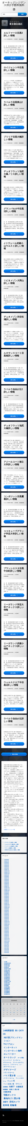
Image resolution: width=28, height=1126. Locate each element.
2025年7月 (6, 878)
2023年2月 (6, 918)
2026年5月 (6, 863)
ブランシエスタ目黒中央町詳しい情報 (14, 569)
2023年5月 (6, 914)
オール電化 (21, 1057)
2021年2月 (6, 952)
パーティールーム (8, 1078)
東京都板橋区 (7, 980)
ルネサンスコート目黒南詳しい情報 (14, 354)
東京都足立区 (7, 994)
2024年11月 (6, 889)
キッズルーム (16, 1060)
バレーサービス (19, 1075)
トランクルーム (8, 1072)
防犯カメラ (15, 1102)
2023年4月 (6, 915)
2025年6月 (6, 879)
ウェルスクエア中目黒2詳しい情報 (14, 683)
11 (7, 1010)
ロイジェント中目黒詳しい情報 (14, 68)
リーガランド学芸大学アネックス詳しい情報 (14, 607)
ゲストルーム (7, 1062)
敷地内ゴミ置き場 (12, 1098)
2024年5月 (6, 897)
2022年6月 (6, 930)
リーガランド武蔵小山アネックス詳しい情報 (14, 646)
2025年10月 (6, 873)
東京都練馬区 (7, 988)
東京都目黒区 (21, 39)
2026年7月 (6, 861)
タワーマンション (10, 1067)
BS (16, 1030)
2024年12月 (6, 887)
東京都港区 (6, 985)
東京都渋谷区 (7, 984)
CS (4, 1034)
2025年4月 (6, 882)
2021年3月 (6, 951)
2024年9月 (6, 892)
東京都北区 (6, 967)
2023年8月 (6, 910)
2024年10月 (6, 890)
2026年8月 (6, 859)
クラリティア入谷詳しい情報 (11, 842)
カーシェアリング (7, 1060)
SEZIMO (16, 39)
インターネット (10, 1047)
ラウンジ (19, 1084)
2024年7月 (6, 894)
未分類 (5, 961)
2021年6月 (6, 946)
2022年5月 (6, 931)
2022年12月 (6, 921)
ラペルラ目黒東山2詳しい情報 (13, 103)
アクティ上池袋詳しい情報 (10, 848)
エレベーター (10, 1054)
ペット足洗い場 (8, 1084)
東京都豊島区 (7, 992)
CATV (21, 1030)
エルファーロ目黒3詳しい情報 (13, 34)
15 (20, 1010)
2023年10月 (6, 907)
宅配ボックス (10, 1095)
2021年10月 (6, 941)
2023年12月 (6, 904)
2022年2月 (6, 935)
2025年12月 (6, 870)
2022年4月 (6, 932)
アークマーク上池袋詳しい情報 (11, 846)
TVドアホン (8, 1044)
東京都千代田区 (7, 968)
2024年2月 (6, 901)
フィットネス (20, 1078)
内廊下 (12, 1087)
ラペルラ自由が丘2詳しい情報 (13, 390)
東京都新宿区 (7, 977)
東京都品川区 (7, 971)
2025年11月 (6, 872)
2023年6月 (6, 913)
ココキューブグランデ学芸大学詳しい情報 (14, 534)
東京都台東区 (7, 970)
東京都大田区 (7, 974)
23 (24, 1012)
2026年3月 (6, 866)
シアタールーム (14, 1064)
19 (10, 1012)
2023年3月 (6, 917)
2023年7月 (6, 911)
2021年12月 (6, 938)
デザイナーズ (10, 1069)
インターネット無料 (13, 1051)
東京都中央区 (7, 964)
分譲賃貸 (19, 1087)
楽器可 (5, 1102)
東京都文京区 (7, 975)
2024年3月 (6, 900)
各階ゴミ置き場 (14, 1089)
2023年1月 (6, 920)
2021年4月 (6, 949)
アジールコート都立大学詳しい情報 (14, 463)
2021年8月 (6, 944)
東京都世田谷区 (7, 963)
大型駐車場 (7, 1092)
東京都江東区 (7, 982)
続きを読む (17, 58)
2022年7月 (6, 928)
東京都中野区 (7, 966)
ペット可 (11, 1081)
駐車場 (6, 1105)
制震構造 (5, 1089)
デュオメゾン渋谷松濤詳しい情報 (14, 318)
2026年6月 (6, 862)
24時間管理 (8, 1030)
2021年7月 (6, 945)
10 (3, 1010)
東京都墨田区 (7, 973)
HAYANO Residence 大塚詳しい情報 (12, 849)
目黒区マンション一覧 (9, 829)
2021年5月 (6, 948)
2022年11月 (6, 923)
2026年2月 (6, 868)
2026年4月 (6, 865)
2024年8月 (6, 893)
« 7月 (14, 1019)
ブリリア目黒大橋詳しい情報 (14, 138)
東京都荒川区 (7, 989)
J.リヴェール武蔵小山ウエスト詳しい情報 (14, 246)
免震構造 (5, 1087)
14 (17, 1010)
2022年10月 (6, 924)
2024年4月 (6, 899)
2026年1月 (6, 869)
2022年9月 (6, 925)
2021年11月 (6, 939)
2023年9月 (6, 908)
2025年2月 (6, 885)
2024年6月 (6, 896)
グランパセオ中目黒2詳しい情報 (14, 210)
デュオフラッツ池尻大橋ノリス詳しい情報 (14, 174)
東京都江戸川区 (7, 981)
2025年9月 (6, 875)
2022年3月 (6, 934)
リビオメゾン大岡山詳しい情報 (14, 281)
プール (4, 1081)
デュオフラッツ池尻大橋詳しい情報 (14, 426)
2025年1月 (6, 886)
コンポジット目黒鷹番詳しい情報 (14, 497)
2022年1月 (6, 937)
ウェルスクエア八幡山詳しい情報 (12, 844)
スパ (20, 1064)
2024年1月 (6, 903)
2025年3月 (6, 883)
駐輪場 (13, 1105)
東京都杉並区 (7, 978)
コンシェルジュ (18, 1062)
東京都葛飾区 (7, 991)
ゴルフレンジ (6, 1064)
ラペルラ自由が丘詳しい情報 (14, 720)
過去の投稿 (15, 754)
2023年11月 (6, 906)
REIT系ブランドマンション (13, 1039)
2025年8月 (6, 876)
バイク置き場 (10, 1075)
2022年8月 (6, 927)
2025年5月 (6, 880)
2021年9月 (6, 942)
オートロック (10, 1057)
